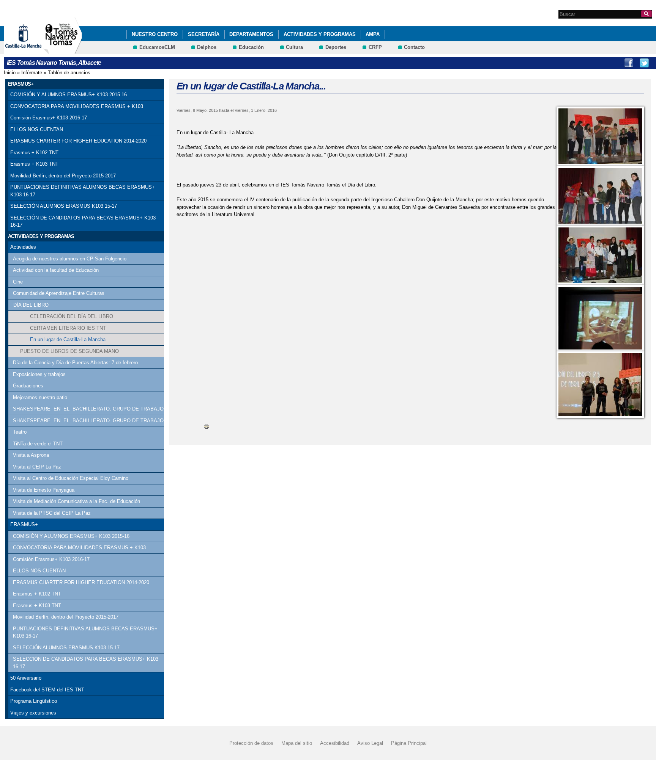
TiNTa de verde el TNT (38, 444)
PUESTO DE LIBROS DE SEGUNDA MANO (69, 351)
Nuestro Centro (155, 34)
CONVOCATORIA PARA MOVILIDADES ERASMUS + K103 (76, 106)
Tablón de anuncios (69, 72)
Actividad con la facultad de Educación (56, 270)
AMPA (373, 34)
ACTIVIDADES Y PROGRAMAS (320, 34)
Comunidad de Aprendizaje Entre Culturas (58, 293)
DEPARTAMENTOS (251, 34)
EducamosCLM (157, 47)
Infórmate (31, 72)
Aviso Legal (370, 743)
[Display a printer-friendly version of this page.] (206, 426)
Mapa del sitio (296, 743)
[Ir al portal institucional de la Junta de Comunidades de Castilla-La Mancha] (33, 50)
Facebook (628, 62)
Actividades (23, 247)
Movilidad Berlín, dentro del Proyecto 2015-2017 (63, 176)
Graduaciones (28, 386)
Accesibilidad (334, 743)
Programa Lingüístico (33, 701)
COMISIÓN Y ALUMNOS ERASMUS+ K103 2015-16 (68, 94)
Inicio (10, 72)
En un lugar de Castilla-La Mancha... (70, 339)
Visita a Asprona (31, 455)
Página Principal (409, 743)
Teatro (20, 432)
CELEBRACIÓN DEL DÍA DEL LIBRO (71, 316)
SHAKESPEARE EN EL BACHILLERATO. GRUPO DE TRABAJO (88, 409)
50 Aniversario (25, 678)
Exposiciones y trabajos (39, 374)
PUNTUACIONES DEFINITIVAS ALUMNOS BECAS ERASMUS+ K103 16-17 (82, 190)
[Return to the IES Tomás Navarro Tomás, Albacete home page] (62, 50)
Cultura (294, 47)
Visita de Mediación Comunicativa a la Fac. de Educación (76, 501)
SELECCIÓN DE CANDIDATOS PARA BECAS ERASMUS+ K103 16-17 (83, 221)
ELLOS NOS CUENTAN (36, 129)
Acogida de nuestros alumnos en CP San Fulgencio (69, 259)
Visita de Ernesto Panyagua (43, 490)
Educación (251, 47)
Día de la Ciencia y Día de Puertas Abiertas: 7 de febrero (75, 362)
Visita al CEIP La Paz (37, 467)
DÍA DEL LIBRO (31, 305)
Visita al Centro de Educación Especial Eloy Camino (70, 478)
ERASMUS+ (24, 524)
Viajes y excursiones (33, 713)
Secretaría (203, 34)
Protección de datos (251, 743)
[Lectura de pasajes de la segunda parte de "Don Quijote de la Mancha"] (600, 136)
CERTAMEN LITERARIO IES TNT (68, 328)
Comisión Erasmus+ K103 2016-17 (48, 118)
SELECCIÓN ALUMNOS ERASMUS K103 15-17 (63, 206)
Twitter (644, 62)
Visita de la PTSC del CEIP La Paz (52, 513)
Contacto (414, 47)
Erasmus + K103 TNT (34, 164)
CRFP (375, 47)
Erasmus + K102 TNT (34, 152)
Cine (18, 282)
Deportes (335, 47)
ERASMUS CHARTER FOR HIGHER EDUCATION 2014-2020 (78, 141)
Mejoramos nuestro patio (40, 397)
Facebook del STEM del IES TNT (47, 690)
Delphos (206, 47)
